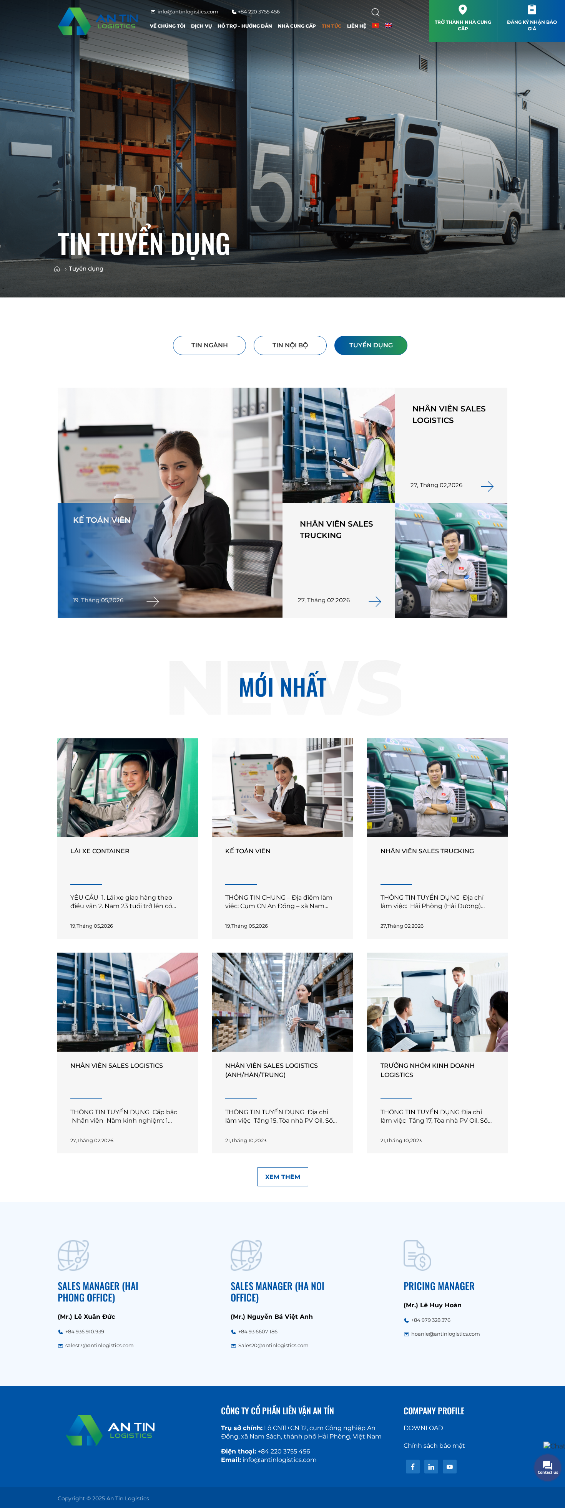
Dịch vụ (201, 26)
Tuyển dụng (371, 345)
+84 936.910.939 (84, 1331)
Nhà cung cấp (297, 26)
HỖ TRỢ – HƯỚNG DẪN (245, 26)
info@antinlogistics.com (187, 11)
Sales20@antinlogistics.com (273, 1345)
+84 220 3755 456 (258, 11)
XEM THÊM (282, 1177)
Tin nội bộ (290, 345)
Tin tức (331, 26)
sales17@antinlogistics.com (99, 1345)
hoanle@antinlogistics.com (445, 1334)
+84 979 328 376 (430, 1320)
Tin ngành (209, 345)
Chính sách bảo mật (434, 1445)
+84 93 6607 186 (258, 1331)
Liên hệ (356, 26)
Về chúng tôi (167, 26)
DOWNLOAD (423, 1428)
